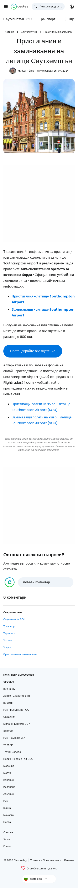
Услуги (7, 647)
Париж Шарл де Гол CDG (18, 759)
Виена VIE (9, 688)
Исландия (9, 787)
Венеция (8, 780)
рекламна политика (47, 450)
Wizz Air (8, 745)
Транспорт (47, 19)
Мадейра (8, 766)
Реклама (69, 860)
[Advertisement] (39, 203)
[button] (5, 6)
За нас (7, 839)
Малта (7, 773)
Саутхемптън (29, 32)
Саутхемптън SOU (17, 19)
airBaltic (8, 681)
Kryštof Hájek (26, 70)
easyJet (8, 731)
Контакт (8, 846)
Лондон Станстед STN (16, 695)
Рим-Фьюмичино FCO (16, 710)
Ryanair (8, 702)
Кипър (7, 808)
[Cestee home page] (19, 7)
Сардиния (9, 717)
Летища (9, 32)
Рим (5, 801)
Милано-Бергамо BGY (16, 724)
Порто (7, 822)
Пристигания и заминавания (58, 32)
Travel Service (12, 752)
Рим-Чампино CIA (14, 738)
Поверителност (52, 860)
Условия (35, 860)
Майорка (8, 815)
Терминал (9, 633)
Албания (8, 794)
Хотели (7, 640)
